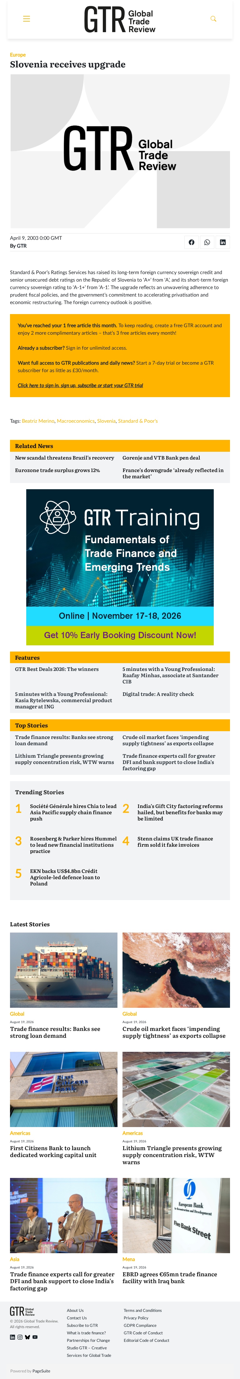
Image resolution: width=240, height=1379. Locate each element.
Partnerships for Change (88, 1341)
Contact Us (77, 1318)
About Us (75, 1311)
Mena (128, 1259)
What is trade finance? (86, 1333)
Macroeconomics (76, 421)
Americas (20, 1133)
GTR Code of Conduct (143, 1333)
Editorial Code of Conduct (146, 1341)
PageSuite (41, 1371)
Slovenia (106, 421)
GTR (22, 246)
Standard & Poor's (138, 421)
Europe (18, 54)
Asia (14, 1259)
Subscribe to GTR (82, 1326)
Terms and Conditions (143, 1311)
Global (17, 1014)
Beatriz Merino (38, 421)
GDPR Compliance (140, 1326)
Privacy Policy (136, 1318)
